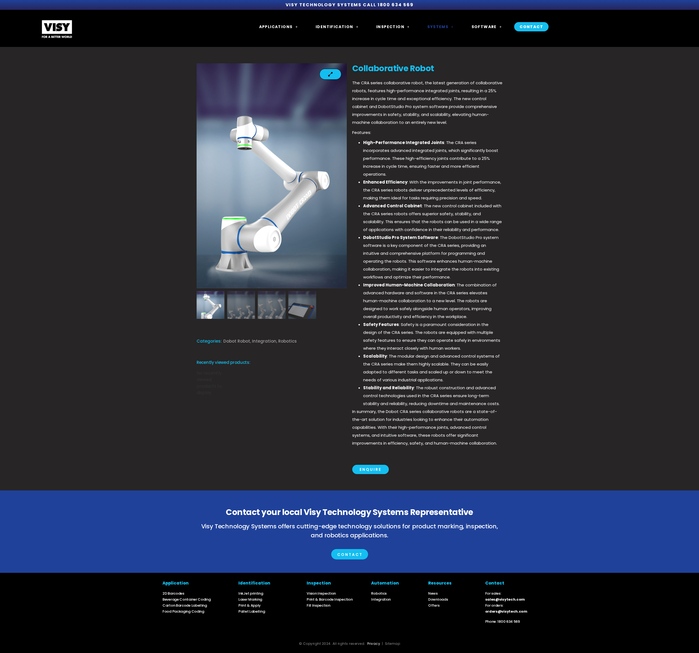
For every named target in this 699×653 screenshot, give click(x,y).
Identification (334, 26)
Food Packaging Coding (183, 611)
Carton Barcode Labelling (184, 605)
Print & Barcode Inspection (330, 599)
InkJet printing (250, 593)
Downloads (438, 599)
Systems (437, 26)
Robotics (287, 341)
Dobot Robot (236, 341)
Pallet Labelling (251, 611)
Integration (264, 341)
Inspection (390, 26)
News (433, 593)
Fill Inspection (319, 605)
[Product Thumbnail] (330, 74)
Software (484, 26)
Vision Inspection (321, 593)
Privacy (373, 643)
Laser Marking (250, 599)
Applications (276, 26)
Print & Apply (249, 605)
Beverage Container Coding (186, 599)
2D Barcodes (173, 593)
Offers (433, 605)
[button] (278, 27)
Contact (531, 26)
